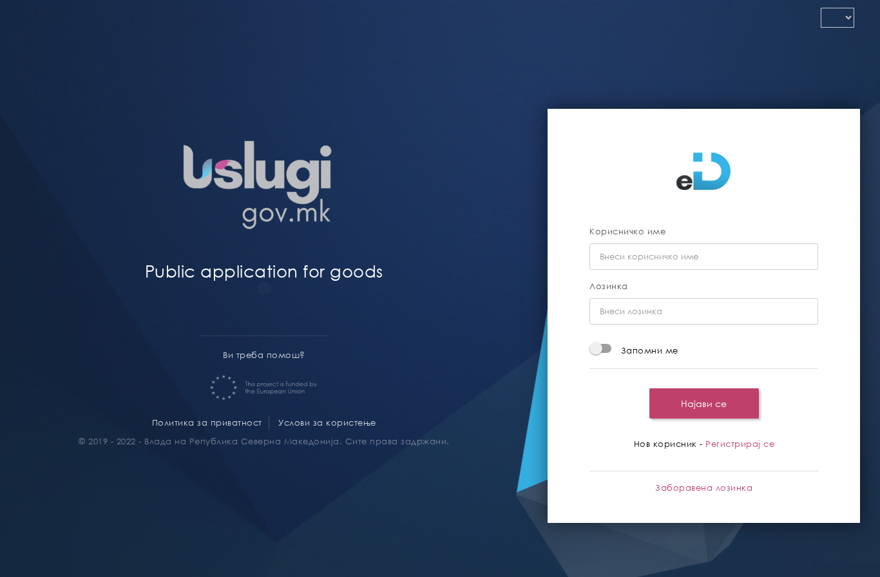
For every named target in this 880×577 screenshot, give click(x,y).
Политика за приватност (207, 422)
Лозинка (608, 286)
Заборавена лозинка (703, 487)
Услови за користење (327, 422)
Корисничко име (627, 231)
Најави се (704, 403)
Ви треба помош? (264, 355)
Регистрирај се (739, 444)
